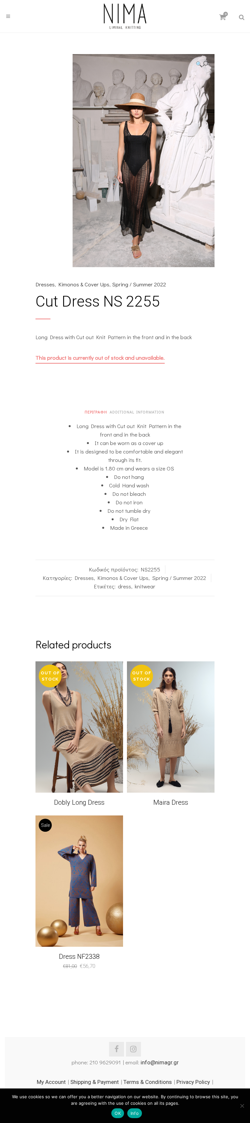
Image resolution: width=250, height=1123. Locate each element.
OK (118, 1113)
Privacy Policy (193, 1082)
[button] (202, 64)
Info (135, 1113)
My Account (51, 1082)
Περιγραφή (96, 411)
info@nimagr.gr (160, 1062)
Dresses (45, 284)
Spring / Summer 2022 (139, 284)
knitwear (145, 586)
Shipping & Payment (94, 1082)
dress (124, 586)
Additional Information (137, 411)
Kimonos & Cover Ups (83, 284)
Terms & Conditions (147, 1082)
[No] (242, 1105)
